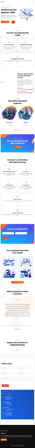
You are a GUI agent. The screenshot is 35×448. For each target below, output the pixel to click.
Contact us (4, 439)
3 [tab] (17, 331)
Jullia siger (25, 122)
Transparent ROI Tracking (26, 44)
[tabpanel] (9, 117)
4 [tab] (18, 331)
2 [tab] (16, 331)
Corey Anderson (9, 122)
